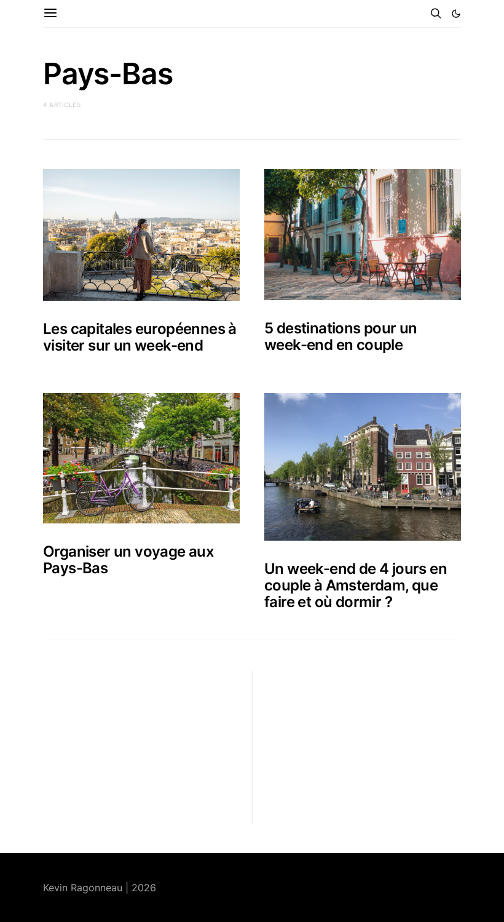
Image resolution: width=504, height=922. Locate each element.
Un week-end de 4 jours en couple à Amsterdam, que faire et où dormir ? (355, 585)
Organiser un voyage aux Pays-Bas (128, 559)
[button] (456, 13)
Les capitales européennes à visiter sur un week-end (140, 337)
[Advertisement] (135, 747)
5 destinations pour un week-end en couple (340, 336)
